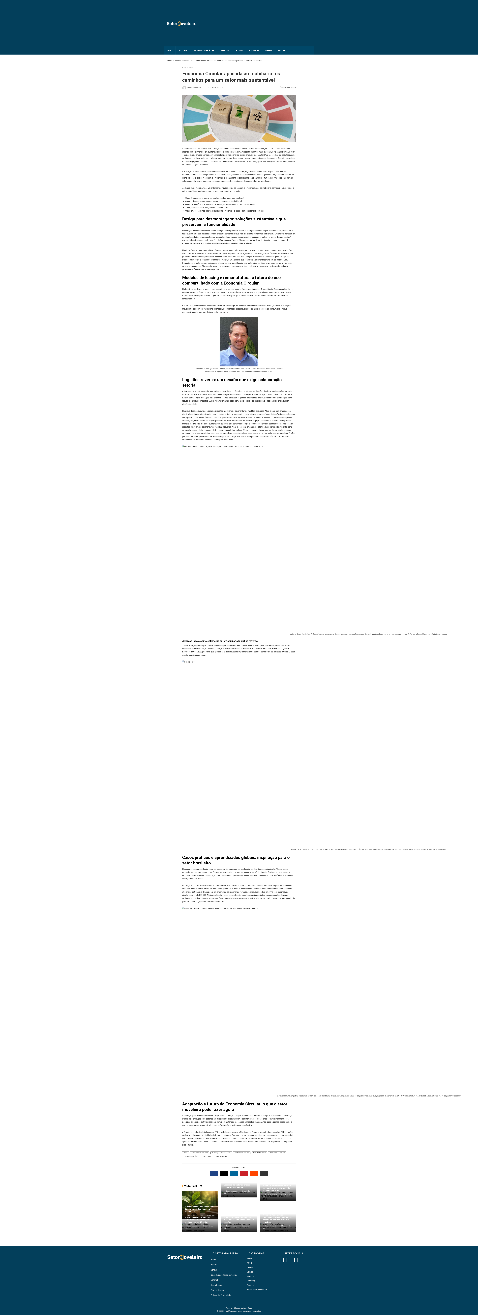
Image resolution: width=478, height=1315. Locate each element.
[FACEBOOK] (214, 1173)
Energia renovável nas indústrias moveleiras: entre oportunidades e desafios (239, 1219)
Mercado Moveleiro (192, 1156)
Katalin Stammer (260, 1153)
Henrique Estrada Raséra (222, 1153)
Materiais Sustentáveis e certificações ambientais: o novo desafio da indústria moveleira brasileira (277, 1218)
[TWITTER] (224, 1173)
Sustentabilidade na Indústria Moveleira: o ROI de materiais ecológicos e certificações (197, 1219)
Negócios (207, 1156)
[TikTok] (301, 1260)
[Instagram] (285, 1260)
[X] (296, 1260)
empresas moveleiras (200, 1153)
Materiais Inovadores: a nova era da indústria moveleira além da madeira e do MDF (277, 1188)
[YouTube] (290, 1260)
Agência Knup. (246, 1308)
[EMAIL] (264, 1173)
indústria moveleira (242, 1153)
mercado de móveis (278, 1153)
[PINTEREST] (244, 1173)
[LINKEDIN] (234, 1173)
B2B (186, 1153)
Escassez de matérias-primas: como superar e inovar (237, 1186)
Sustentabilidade (189, 68)
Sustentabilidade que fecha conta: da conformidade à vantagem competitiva (200, 1209)
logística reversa (191, 391)
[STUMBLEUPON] (254, 1173)
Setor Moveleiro (221, 1156)
